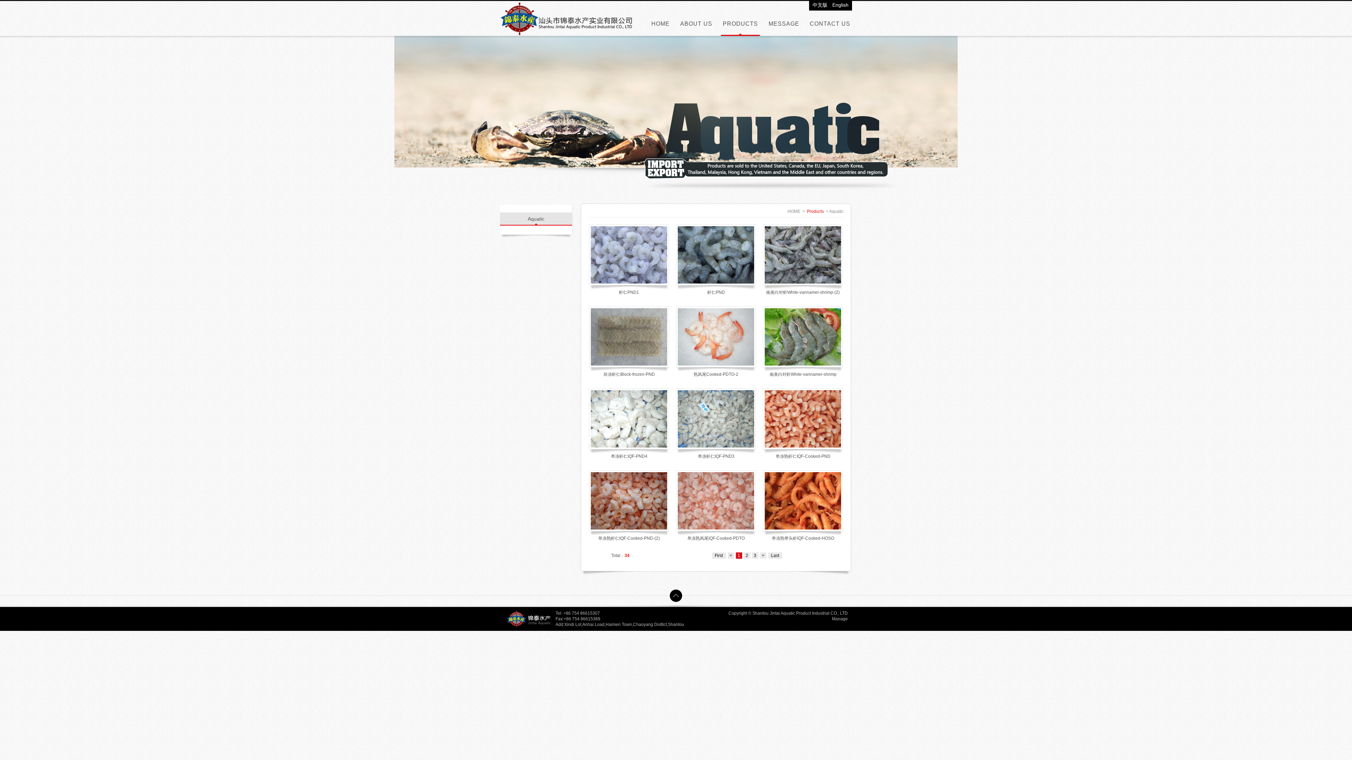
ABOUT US (696, 24)
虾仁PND (716, 292)
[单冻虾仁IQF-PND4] (629, 419)
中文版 (820, 5)
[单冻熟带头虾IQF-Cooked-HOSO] (803, 501)
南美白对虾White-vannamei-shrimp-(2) (803, 292)
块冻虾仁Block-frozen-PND (629, 374)
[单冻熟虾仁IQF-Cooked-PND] (803, 419)
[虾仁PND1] (629, 255)
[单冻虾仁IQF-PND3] (716, 419)
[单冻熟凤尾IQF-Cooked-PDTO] (716, 501)
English (840, 5)
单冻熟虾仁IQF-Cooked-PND (803, 456)
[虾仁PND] (716, 255)
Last (775, 555)
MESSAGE (784, 24)
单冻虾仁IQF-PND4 (629, 456)
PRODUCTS (740, 24)
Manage (840, 618)
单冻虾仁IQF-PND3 (716, 456)
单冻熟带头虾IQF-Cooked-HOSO (803, 538)
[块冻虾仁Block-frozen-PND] (629, 337)
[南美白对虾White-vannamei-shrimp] (803, 337)
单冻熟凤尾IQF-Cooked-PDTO (716, 538)
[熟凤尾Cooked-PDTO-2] (716, 337)
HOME (660, 24)
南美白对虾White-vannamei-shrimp (803, 374)
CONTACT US (830, 24)
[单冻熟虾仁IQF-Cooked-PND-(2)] (629, 501)
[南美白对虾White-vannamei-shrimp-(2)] (803, 255)
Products (815, 211)
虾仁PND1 (629, 292)
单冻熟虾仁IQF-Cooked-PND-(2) (629, 538)
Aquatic (536, 219)
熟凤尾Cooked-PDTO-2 (716, 374)
